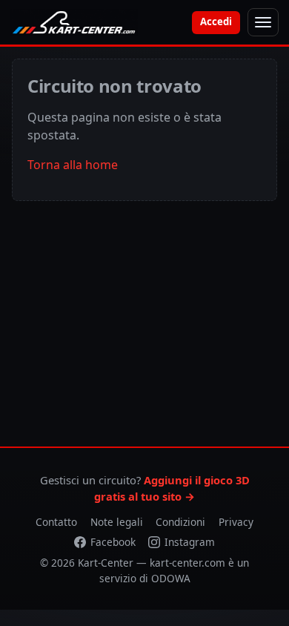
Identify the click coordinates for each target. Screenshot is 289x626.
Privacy (236, 522)
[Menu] (263, 22)
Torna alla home (72, 164)
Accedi (216, 21)
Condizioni (180, 522)
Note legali (116, 522)
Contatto (56, 522)
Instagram (190, 542)
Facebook (113, 542)
